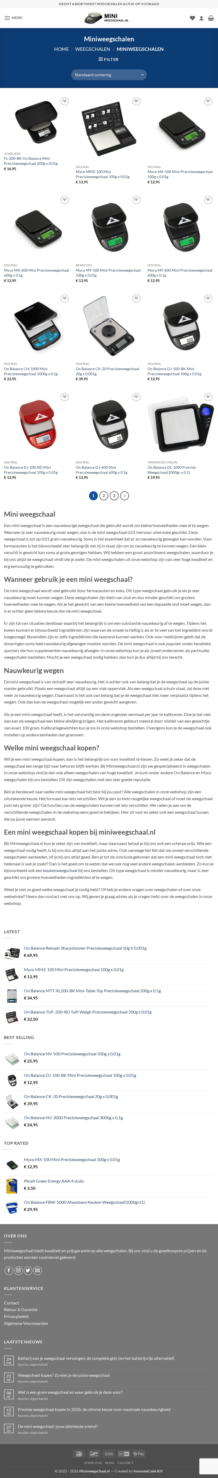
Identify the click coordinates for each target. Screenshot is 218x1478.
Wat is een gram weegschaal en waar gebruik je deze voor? (70, 1392)
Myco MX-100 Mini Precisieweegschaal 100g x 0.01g (180, 174)
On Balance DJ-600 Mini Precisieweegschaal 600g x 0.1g (101, 470)
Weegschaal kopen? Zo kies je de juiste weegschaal (64, 1375)
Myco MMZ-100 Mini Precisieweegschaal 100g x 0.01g (102, 174)
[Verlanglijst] (192, 18)
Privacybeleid (16, 1316)
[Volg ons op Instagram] (18, 1270)
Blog (109, 1463)
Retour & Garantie (20, 1309)
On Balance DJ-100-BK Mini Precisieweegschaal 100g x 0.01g (174, 371)
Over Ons (93, 1463)
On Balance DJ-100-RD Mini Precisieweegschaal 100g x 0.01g (31, 470)
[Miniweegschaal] (109, 18)
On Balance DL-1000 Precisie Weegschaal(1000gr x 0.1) (172, 470)
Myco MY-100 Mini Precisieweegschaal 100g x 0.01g (108, 272)
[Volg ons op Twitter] (28, 1270)
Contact (11, 1302)
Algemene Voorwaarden (26, 1323)
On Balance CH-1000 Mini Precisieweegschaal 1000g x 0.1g (31, 371)
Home (61, 49)
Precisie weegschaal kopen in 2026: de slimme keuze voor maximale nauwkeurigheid (94, 1409)
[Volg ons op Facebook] (9, 1270)
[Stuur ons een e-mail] (37, 1270)
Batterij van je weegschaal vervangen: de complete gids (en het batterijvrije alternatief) (96, 1358)
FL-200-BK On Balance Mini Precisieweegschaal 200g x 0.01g (31, 161)
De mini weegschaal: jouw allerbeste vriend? (58, 1426)
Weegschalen (92, 49)
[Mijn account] (201, 18)
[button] (13, 17)
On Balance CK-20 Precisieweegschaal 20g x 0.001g (107, 371)
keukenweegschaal (60, 870)
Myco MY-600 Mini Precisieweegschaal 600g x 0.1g (180, 272)
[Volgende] (124, 495)
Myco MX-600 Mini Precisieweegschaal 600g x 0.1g (36, 272)
